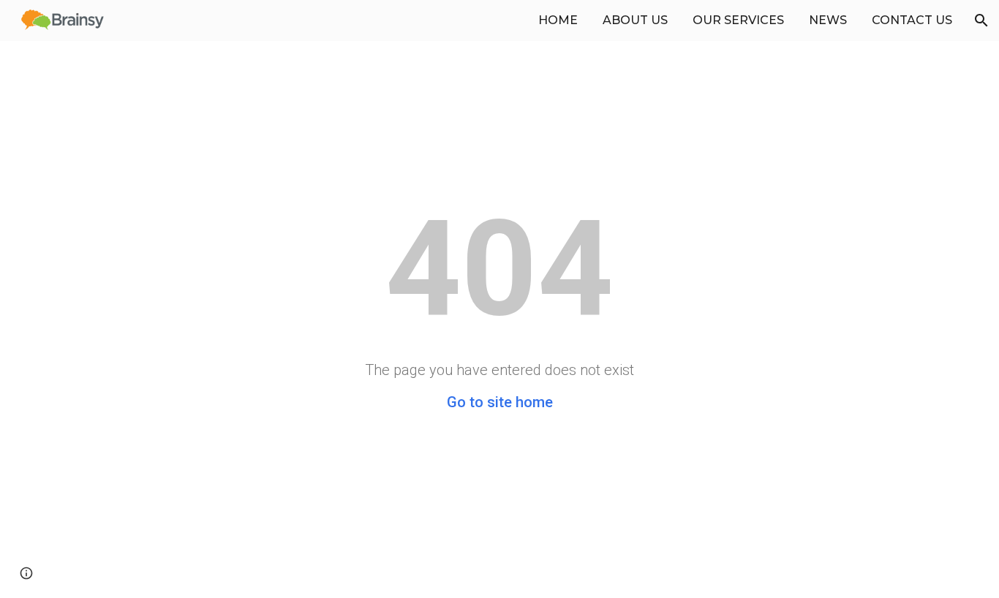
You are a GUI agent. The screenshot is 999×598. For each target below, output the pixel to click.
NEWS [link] (828, 20)
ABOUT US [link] (635, 20)
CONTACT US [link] (912, 20)
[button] (981, 20)
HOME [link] (558, 20)
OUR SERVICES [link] (738, 20)
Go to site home (500, 402)
